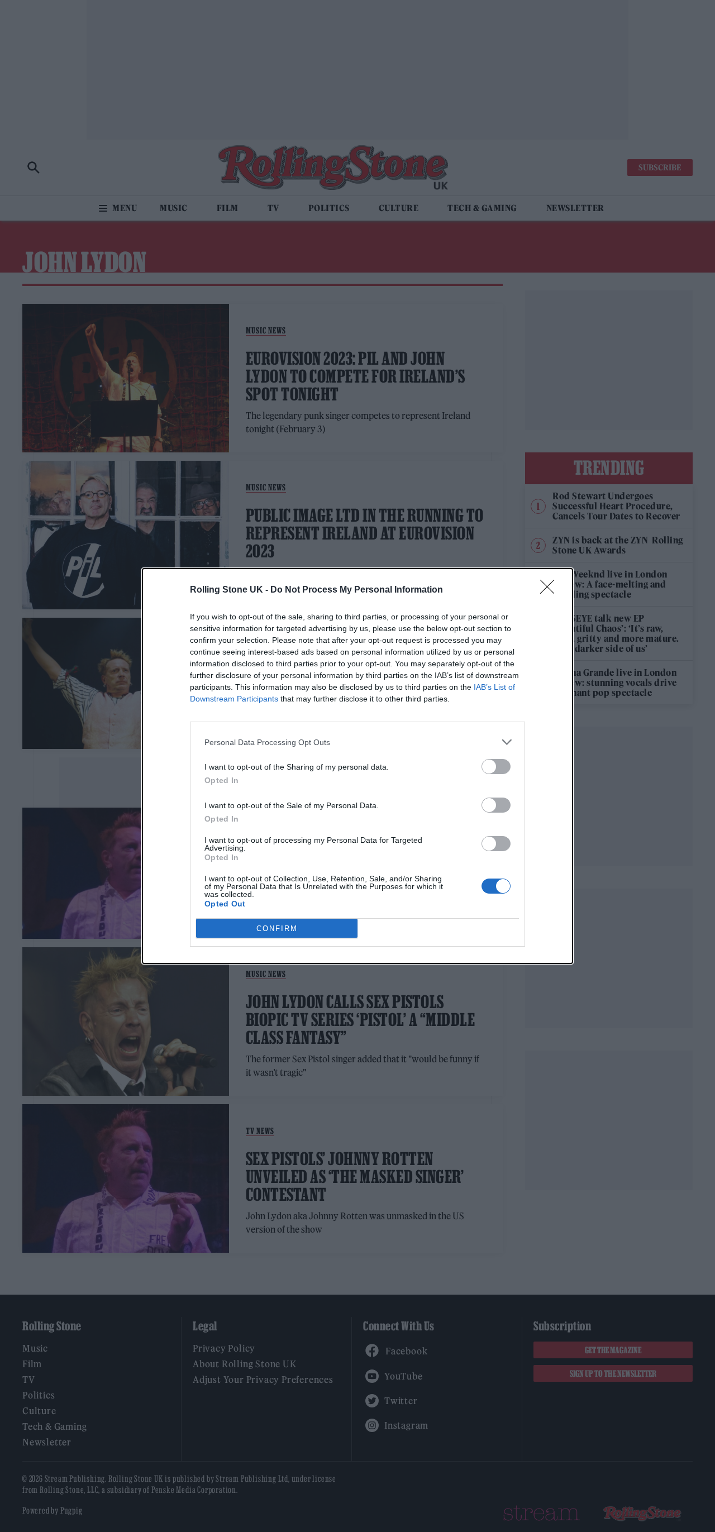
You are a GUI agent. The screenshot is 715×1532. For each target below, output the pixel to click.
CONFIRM (277, 928)
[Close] (550, 590)
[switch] (496, 766)
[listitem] (357, 742)
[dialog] (357, 766)
